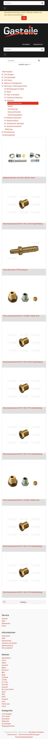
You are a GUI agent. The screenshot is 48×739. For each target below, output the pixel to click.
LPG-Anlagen (9, 74)
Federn (10, 106)
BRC (3, 672)
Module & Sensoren (14, 118)
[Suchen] (42, 49)
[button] (24, 64)
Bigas (4, 668)
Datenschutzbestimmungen (29, 734)
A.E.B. (4, 660)
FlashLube (6, 704)
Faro (3, 701)
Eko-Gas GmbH (7, 689)
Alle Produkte (7, 72)
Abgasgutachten (8, 726)
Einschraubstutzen (15, 103)
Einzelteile (5, 719)
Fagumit (5, 699)
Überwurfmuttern (14, 112)
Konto (4, 626)
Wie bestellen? (7, 648)
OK (24, 18)
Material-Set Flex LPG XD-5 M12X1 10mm (19, 178)
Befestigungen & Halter (15, 89)
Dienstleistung (9, 132)
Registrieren (38, 44)
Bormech (5, 670)
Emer (4, 692)
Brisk (3, 675)
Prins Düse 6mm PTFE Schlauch (15, 270)
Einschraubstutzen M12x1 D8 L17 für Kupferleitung (22, 408)
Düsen (9, 92)
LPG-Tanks (8, 80)
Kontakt (5, 618)
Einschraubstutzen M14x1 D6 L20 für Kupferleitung (23, 224)
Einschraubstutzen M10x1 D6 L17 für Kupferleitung (22, 454)
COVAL (4, 680)
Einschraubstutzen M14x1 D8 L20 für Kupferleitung (23, 362)
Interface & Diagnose (14, 97)
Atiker (4, 663)
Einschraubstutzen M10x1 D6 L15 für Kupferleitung (22, 592)
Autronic (5, 665)
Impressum (6, 636)
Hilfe (3, 621)
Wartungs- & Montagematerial (15, 86)
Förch (4, 706)
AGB (3, 638)
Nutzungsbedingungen (24, 737)
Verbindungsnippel (15, 115)
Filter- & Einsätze (13, 95)
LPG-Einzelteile (9, 77)
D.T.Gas (5, 682)
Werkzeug (9, 129)
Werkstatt (5, 721)
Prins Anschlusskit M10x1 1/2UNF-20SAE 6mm (21, 500)
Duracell (5, 684)
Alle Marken (6, 658)
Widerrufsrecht (7, 645)
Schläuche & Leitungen (15, 123)
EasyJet (5, 687)
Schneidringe (13, 109)
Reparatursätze (12, 120)
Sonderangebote (8, 135)
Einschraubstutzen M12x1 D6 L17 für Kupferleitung (22, 546)
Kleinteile (10, 100)
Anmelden (26, 44)
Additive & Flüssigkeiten (13, 83)
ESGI (3, 697)
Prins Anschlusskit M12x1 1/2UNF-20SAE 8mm (21, 316)
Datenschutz (6, 641)
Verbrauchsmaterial (14, 126)
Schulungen (6, 723)
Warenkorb (6, 623)
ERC (3, 694)
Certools (5, 677)
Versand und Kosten (9, 643)
